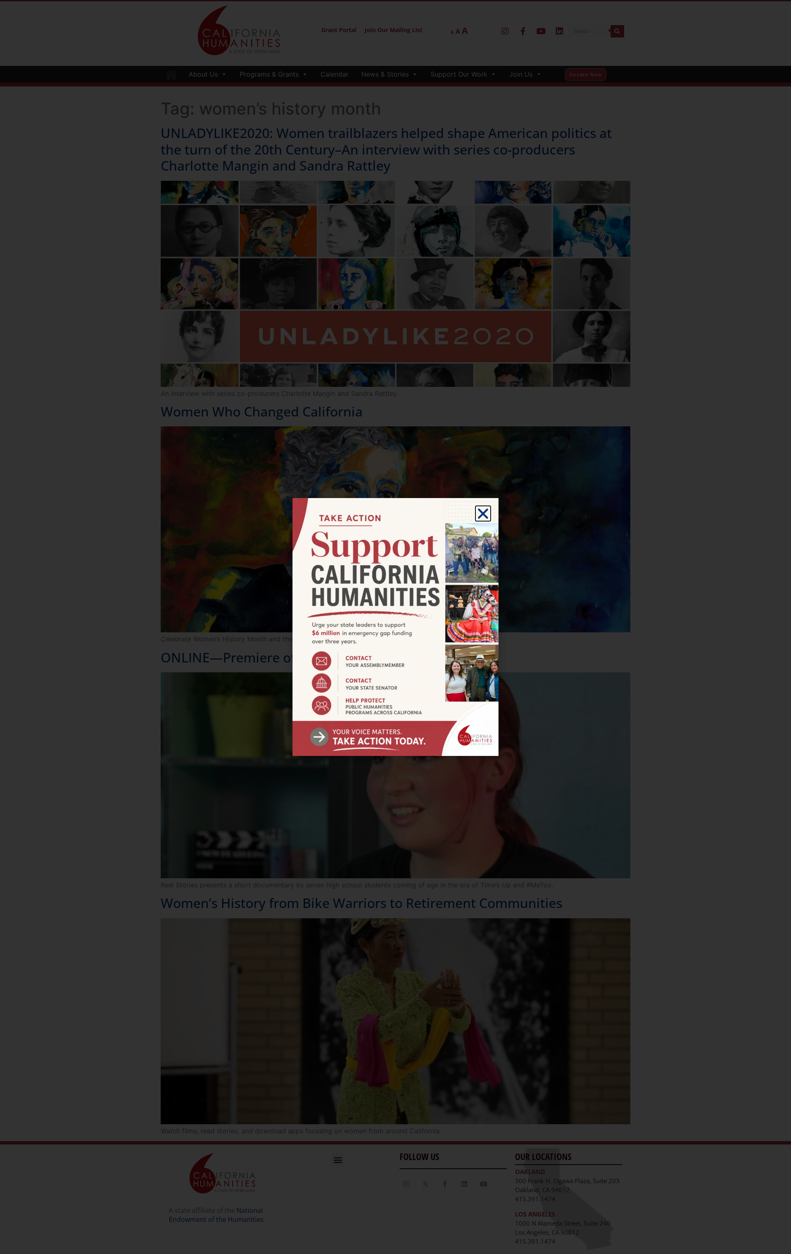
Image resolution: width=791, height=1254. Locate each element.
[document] (395, 627)
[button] (483, 513)
